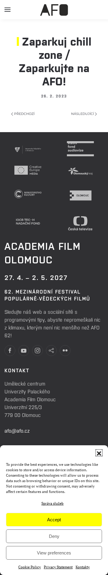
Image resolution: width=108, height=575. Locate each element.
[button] (99, 453)
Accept (54, 519)
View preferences (54, 552)
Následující (83, 114)
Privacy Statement (58, 567)
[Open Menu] (7, 12)
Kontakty (83, 567)
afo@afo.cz (17, 430)
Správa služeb (52, 503)
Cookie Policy (29, 567)
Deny (54, 536)
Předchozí (23, 114)
